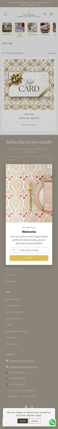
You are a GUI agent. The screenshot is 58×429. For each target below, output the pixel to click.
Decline (35, 421)
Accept (23, 421)
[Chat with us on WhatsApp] (52, 425)
